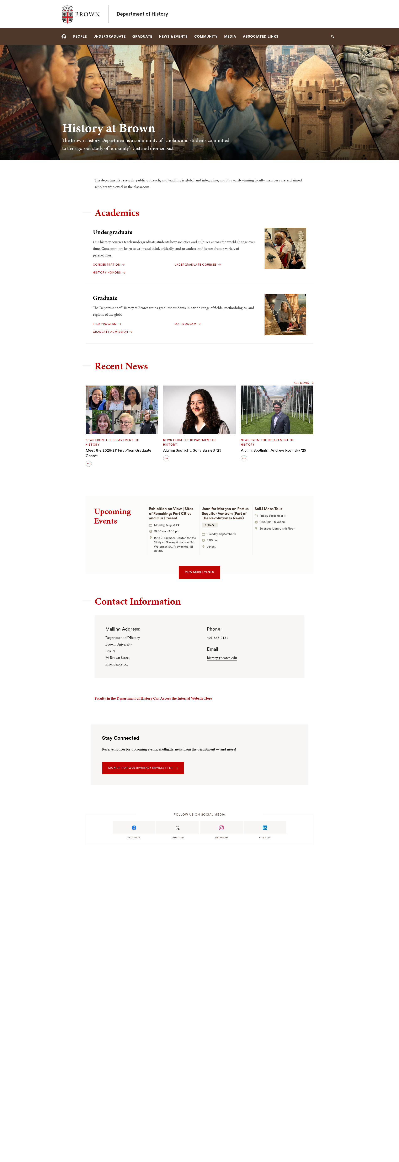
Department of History (142, 14)
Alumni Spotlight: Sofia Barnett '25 (192, 450)
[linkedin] (265, 827)
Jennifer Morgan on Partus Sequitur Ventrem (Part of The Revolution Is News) (225, 513)
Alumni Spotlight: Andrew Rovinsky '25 (273, 450)
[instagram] (221, 827)
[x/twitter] (177, 827)
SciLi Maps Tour (268, 509)
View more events (199, 572)
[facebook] (134, 827)
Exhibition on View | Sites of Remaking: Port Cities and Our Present (171, 513)
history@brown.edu (222, 657)
